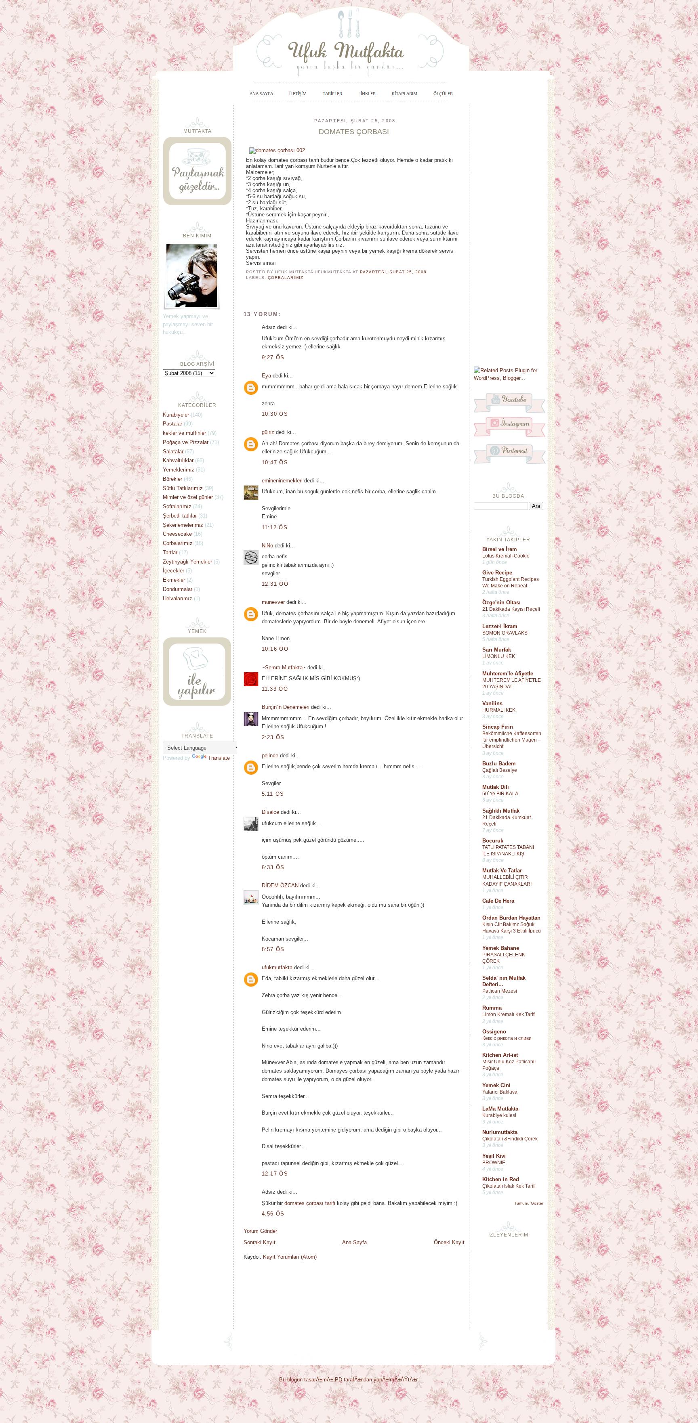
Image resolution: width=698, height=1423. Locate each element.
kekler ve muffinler (184, 433)
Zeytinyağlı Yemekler (187, 562)
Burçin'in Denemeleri (285, 707)
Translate (219, 758)
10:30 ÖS (275, 414)
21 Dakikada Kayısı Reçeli (511, 609)
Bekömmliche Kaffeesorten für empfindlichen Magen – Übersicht (511, 740)
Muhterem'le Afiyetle (507, 674)
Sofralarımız (177, 506)
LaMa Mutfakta (500, 1109)
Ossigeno (494, 1032)
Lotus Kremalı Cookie (506, 556)
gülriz (268, 432)
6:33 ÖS (273, 867)
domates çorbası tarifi (309, 1203)
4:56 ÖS (273, 1214)
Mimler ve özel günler (188, 497)
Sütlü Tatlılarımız (183, 488)
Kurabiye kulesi (499, 1115)
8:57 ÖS (273, 949)
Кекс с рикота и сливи (507, 1038)
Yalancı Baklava (499, 1092)
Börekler (172, 479)
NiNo (267, 546)
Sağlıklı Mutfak (500, 811)
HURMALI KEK (498, 710)
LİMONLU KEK (498, 656)
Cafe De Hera (498, 901)
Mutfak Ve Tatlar (502, 871)
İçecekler (173, 571)
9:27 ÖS (273, 357)
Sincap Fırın (497, 727)
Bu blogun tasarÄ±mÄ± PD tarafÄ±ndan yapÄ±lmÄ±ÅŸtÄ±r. (349, 1380)
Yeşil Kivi (494, 1156)
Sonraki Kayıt (259, 1242)
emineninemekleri (282, 481)
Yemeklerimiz (178, 470)
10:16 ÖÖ (275, 649)
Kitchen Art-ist (500, 1055)
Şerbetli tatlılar (180, 516)
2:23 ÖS (273, 737)
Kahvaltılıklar (178, 460)
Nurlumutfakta (499, 1132)
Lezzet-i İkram (499, 626)
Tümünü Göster (528, 1203)
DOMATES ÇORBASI (354, 132)
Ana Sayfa (354, 1242)
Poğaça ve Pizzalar (185, 442)
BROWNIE (493, 1162)
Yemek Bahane (500, 948)
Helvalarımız (177, 598)
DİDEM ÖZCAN (280, 885)
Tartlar (170, 552)
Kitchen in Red (500, 1179)
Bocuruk (492, 841)
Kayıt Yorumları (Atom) (290, 1257)
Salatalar (173, 451)
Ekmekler (174, 580)
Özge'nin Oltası (501, 602)
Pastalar (172, 424)
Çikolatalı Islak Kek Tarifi (509, 1186)
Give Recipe (497, 573)
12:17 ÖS (275, 1174)
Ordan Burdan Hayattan (511, 918)
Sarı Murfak (496, 650)
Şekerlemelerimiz (183, 525)
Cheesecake (177, 534)
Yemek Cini (496, 1085)
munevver (273, 602)
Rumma (492, 1008)
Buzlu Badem (499, 764)
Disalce (270, 812)
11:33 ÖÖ (275, 689)
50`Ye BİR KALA (500, 793)
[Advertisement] (508, 235)
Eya (266, 376)
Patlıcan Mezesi (499, 991)
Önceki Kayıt (449, 1242)
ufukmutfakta (277, 967)
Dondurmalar (177, 589)
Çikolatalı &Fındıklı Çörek (510, 1139)
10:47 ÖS (275, 462)
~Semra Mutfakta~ (284, 667)
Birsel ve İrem (499, 549)
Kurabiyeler (176, 415)
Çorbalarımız (285, 277)
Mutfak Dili (495, 787)
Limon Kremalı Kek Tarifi (509, 1014)
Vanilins (492, 703)
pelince (270, 755)
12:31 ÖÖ (275, 584)
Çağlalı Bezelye (499, 770)
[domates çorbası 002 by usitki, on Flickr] (277, 150)
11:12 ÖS (275, 527)
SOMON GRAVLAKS (505, 633)
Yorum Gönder (260, 1231)
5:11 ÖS (273, 794)
